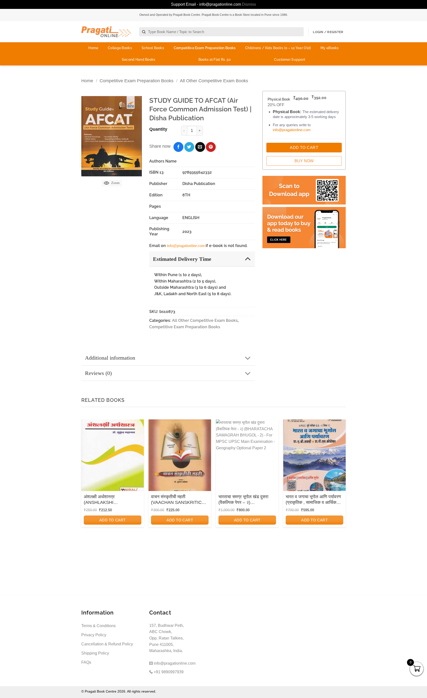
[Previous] (86, 486)
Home (93, 48)
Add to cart (112, 520)
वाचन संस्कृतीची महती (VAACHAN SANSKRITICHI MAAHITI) (178, 500)
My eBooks (329, 48)
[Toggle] (248, 258)
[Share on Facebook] (178, 147)
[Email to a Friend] (200, 147)
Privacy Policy (93, 635)
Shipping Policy (95, 653)
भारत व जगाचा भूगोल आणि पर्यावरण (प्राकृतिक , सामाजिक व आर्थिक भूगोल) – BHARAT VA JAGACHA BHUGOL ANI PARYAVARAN (313, 500)
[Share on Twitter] (189, 147)
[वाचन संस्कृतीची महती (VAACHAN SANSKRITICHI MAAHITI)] (180, 456)
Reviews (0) (98, 373)
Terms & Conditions (98, 626)
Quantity (158, 129)
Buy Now (304, 161)
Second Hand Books (138, 60)
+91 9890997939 (168, 672)
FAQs (86, 662)
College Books (120, 48)
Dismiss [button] (249, 4)
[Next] (340, 486)
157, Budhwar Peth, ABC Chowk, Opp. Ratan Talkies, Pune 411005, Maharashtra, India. (166, 638)
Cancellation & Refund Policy (107, 644)
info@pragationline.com (186, 246)
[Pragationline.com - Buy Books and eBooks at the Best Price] (106, 31)
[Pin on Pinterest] (211, 147)
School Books (153, 48)
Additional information (110, 358)
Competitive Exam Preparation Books (205, 48)
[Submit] (144, 32)
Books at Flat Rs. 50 (214, 60)
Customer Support (289, 60)
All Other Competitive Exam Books (214, 80)
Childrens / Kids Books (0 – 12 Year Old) (278, 48)
